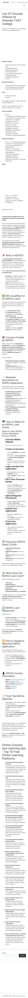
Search (4, 953)
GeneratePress (21, 996)
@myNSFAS (13, 686)
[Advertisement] (14, 47)
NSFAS (13, 688)
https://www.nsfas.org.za (16, 445)
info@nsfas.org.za (14, 681)
